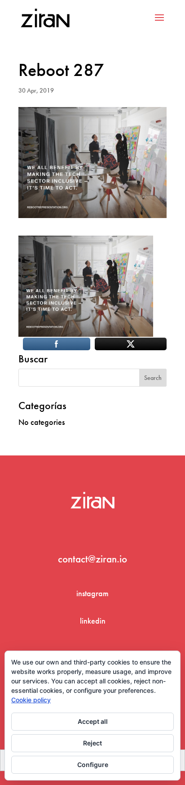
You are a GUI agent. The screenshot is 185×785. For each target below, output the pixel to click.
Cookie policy (31, 700)
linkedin (93, 621)
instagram (92, 593)
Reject (92, 743)
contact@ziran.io (92, 559)
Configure (92, 764)
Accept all (93, 721)
